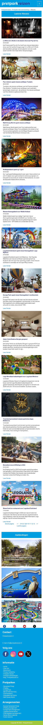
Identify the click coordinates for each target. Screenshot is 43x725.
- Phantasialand (7, 693)
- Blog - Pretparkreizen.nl (10, 677)
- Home (5, 666)
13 (34, 524)
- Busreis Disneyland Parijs (11, 706)
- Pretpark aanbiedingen (10, 675)
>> (37, 524)
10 (28, 524)
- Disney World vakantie (10, 715)
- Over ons (6, 668)
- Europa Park (7, 690)
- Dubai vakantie (8, 717)
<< (17, 524)
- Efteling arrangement (10, 708)
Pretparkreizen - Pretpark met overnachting (15, 9)
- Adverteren (7, 670)
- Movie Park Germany (9, 692)
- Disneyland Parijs (8, 686)
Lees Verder (7, 54)
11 (30, 524)
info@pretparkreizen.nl (14, 643)
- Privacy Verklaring (9, 672)
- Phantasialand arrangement (12, 713)
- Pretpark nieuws (8, 674)
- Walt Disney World (9, 697)
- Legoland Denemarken (10, 711)
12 (32, 524)
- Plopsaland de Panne (10, 695)
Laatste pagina (21, 526)
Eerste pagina (9, 524)
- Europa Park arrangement (11, 709)
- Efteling (5, 688)
